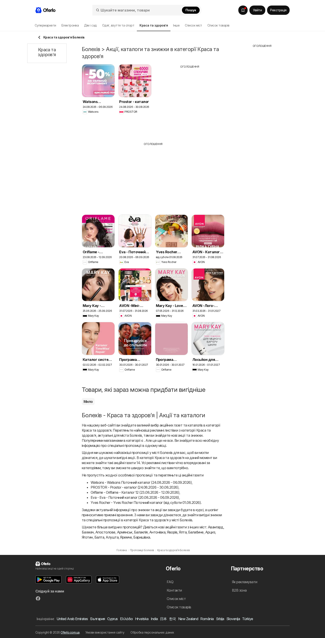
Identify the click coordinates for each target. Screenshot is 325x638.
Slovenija (233, 619)
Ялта (183, 532)
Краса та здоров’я (96, 430)
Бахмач (88, 532)
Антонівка (157, 532)
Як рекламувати (244, 582)
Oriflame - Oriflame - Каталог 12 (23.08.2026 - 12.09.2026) (135, 492)
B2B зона (239, 590)
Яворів (172, 532)
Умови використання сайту (104, 632)
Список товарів (218, 25)
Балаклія (141, 532)
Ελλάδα (126, 619)
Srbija (220, 619)
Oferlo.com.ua (70, 632)
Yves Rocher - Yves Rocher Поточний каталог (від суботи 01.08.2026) (146, 502)
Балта (99, 537)
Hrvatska (142, 619)
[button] (48, 579)
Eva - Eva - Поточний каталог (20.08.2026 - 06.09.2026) (135, 497)
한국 (172, 619)
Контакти (174, 590)
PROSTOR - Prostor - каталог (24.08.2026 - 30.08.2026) (134, 487)
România (207, 619)
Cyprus (112, 619)
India (154, 619)
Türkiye (247, 619)
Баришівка (141, 537)
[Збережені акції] (243, 10)
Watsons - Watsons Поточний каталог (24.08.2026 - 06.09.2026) (141, 482)
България (97, 619)
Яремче (126, 537)
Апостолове (105, 532)
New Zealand (188, 619)
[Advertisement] (190, 102)
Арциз (210, 532)
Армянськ (124, 532)
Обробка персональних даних (152, 632)
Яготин (87, 537)
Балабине (196, 532)
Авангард (215, 527)
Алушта (112, 537)
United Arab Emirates (72, 619)
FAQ (170, 582)
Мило (88, 401)
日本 (163, 619)
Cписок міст (193, 25)
